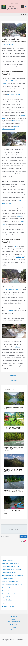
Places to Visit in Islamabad (10, 582)
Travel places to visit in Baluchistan (12, 575)
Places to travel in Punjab (9, 572)
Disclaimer (14, 630)
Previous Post (14, 375)
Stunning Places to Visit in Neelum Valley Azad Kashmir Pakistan (13, 428)
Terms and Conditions (14, 622)
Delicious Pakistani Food (9, 594)
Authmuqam (20, 257)
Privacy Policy (14, 624)
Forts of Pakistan (7, 600)
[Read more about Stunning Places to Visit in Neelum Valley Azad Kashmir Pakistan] (14, 419)
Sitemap (14, 627)
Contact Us (14, 619)
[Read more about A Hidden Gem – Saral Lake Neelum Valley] (14, 398)
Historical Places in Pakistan (10, 563)
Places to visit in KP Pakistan (10, 566)
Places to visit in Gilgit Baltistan (11, 569)
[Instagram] (26, 14)
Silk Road (20, 216)
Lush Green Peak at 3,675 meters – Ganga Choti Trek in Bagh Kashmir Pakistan (13, 470)
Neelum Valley (10, 81)
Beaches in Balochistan (9, 588)
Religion (4, 603)
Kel (10, 203)
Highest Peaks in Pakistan (10, 597)
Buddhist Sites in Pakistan (10, 591)
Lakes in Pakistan (7, 578)
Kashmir (14, 227)
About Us (14, 616)
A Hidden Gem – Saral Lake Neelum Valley (13, 408)
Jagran (16, 246)
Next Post (14, 380)
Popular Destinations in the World (12, 585)
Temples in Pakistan (8, 606)
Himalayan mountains (13, 94)
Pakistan (17, 347)
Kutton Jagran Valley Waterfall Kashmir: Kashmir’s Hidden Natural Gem (13, 512)
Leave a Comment (7, 44)
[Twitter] (23, 14)
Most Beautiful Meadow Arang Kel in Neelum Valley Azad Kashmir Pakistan (13, 449)
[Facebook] (21, 14)
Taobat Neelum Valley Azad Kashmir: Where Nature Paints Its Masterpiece (14, 491)
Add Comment (23, 536)
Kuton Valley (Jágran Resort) (12, 289)
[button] (26, 6)
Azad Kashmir (11, 310)
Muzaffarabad (16, 121)
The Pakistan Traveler (12, 4)
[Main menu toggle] (22, 6)
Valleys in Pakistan (7, 560)
